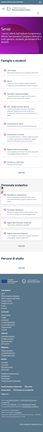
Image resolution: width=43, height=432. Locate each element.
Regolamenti (5, 376)
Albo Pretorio (5, 378)
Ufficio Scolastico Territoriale (10, 298)
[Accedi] (40, 2)
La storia (4, 329)
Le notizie (4, 362)
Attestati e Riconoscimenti (10, 373)
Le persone (4, 320)
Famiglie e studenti (7, 339)
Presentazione (6, 315)
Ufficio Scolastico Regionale (10, 296)
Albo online (5, 369)
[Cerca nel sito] (38, 13)
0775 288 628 (12, 404)
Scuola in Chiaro (6, 301)
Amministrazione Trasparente (11, 381)
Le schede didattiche (8, 353)
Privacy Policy (6, 390)
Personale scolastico (8, 336)
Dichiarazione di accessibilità (23, 390)
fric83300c (18, 412)
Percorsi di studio (6, 341)
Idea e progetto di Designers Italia (31, 424)
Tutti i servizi (5, 343)
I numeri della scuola (8, 322)
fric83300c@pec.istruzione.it (29, 407)
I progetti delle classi (8, 355)
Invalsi (3, 305)
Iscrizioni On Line (6, 303)
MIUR (3, 293)
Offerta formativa (7, 350)
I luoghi (3, 317)
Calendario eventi (7, 367)
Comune (4, 308)
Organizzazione (6, 327)
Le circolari (4, 364)
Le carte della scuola (8, 324)
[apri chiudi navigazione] (3, 9)
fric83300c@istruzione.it (28, 404)
